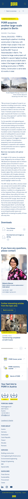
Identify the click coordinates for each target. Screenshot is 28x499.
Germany (4, 432)
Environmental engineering (9, 459)
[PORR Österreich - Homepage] (14, 4)
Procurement (5, 480)
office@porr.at (5, 415)
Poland (3, 440)
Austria (3, 429)
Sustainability (5, 477)
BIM (2, 464)
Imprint (24, 492)
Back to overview (11, 11)
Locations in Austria (7, 420)
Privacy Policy (18, 492)
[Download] (19, 11)
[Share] (23, 11)
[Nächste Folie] (25, 348)
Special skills (5, 467)
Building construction (7, 453)
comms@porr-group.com (9, 292)
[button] (3, 4)
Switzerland (4, 435)
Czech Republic (5, 437)
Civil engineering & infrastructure (11, 456)
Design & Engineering (7, 461)
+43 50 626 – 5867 (7, 290)
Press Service (5, 474)
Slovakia (3, 443)
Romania (3, 445)
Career (3, 482)
